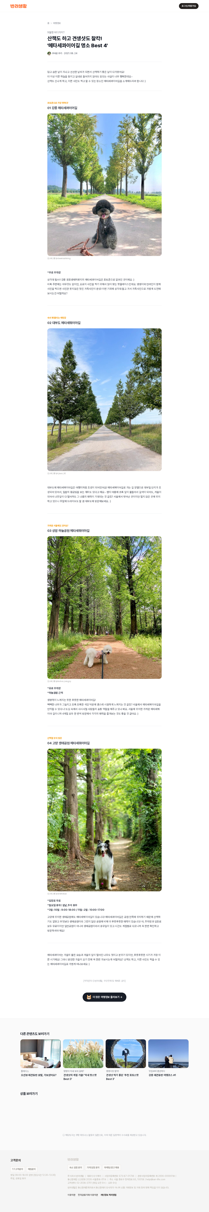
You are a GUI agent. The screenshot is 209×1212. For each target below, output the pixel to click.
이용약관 (71, 1195)
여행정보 (57, 23)
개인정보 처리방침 (109, 1195)
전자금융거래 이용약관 (88, 1195)
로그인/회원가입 (189, 6)
